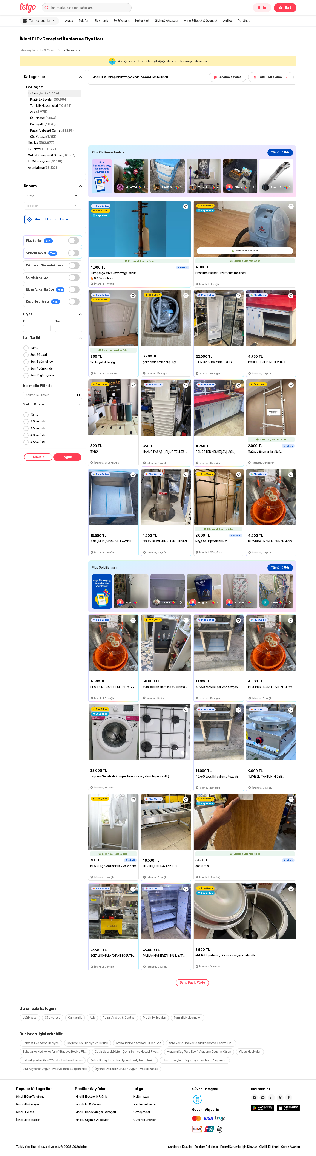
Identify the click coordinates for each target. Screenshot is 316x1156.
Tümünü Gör (280, 152)
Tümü (34, 348)
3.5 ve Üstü (38, 428)
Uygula (67, 457)
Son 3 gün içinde (41, 362)
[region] (192, 176)
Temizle (38, 457)
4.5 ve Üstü (38, 442)
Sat (288, 8)
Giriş (262, 8)
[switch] (73, 240)
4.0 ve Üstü (38, 435)
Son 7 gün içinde (41, 368)
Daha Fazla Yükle (192, 982)
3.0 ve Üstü (38, 421)
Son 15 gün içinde (42, 375)
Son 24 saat (38, 355)
